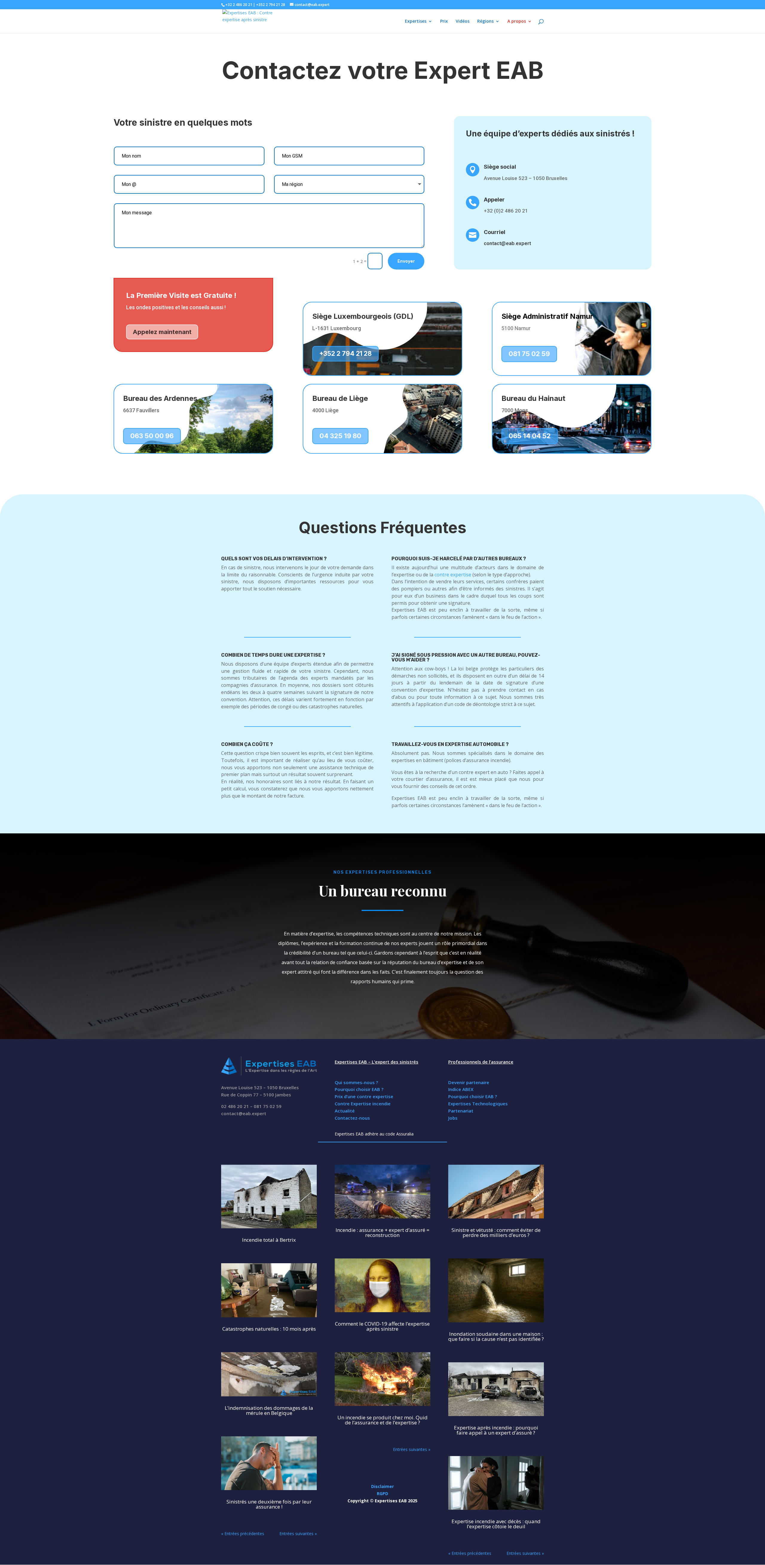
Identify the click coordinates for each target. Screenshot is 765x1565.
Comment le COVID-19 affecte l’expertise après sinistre (382, 1326)
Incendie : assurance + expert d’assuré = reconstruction (382, 1232)
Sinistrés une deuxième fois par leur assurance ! (269, 1504)
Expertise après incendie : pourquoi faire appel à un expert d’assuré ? (496, 1430)
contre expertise (452, 574)
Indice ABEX (460, 1089)
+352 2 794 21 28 (345, 353)
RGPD (382, 1493)
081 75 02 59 (529, 354)
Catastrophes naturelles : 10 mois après (269, 1328)
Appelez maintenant (162, 332)
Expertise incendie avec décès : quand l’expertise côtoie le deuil (496, 1524)
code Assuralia (399, 1134)
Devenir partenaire (468, 1082)
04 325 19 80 (340, 436)
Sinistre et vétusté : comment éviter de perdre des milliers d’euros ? (496, 1232)
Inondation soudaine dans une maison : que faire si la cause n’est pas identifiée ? (496, 1336)
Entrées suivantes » (298, 1533)
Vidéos (462, 21)
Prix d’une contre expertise (364, 1096)
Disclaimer (382, 1486)
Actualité (345, 1111)
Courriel (494, 232)
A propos (516, 21)
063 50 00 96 (152, 436)
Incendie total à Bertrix (269, 1239)
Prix (444, 21)
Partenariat (460, 1111)
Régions (485, 21)
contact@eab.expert (243, 1113)
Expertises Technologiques (478, 1104)
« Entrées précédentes (242, 1533)
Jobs (453, 1118)
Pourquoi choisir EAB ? (359, 1089)
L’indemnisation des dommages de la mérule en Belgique (269, 1410)
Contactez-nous (352, 1118)
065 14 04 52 (530, 436)
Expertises (415, 21)
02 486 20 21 (235, 1106)
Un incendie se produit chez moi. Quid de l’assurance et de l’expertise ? (382, 1420)
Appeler (494, 199)
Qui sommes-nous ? (356, 1082)
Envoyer (406, 261)
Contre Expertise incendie (363, 1104)
